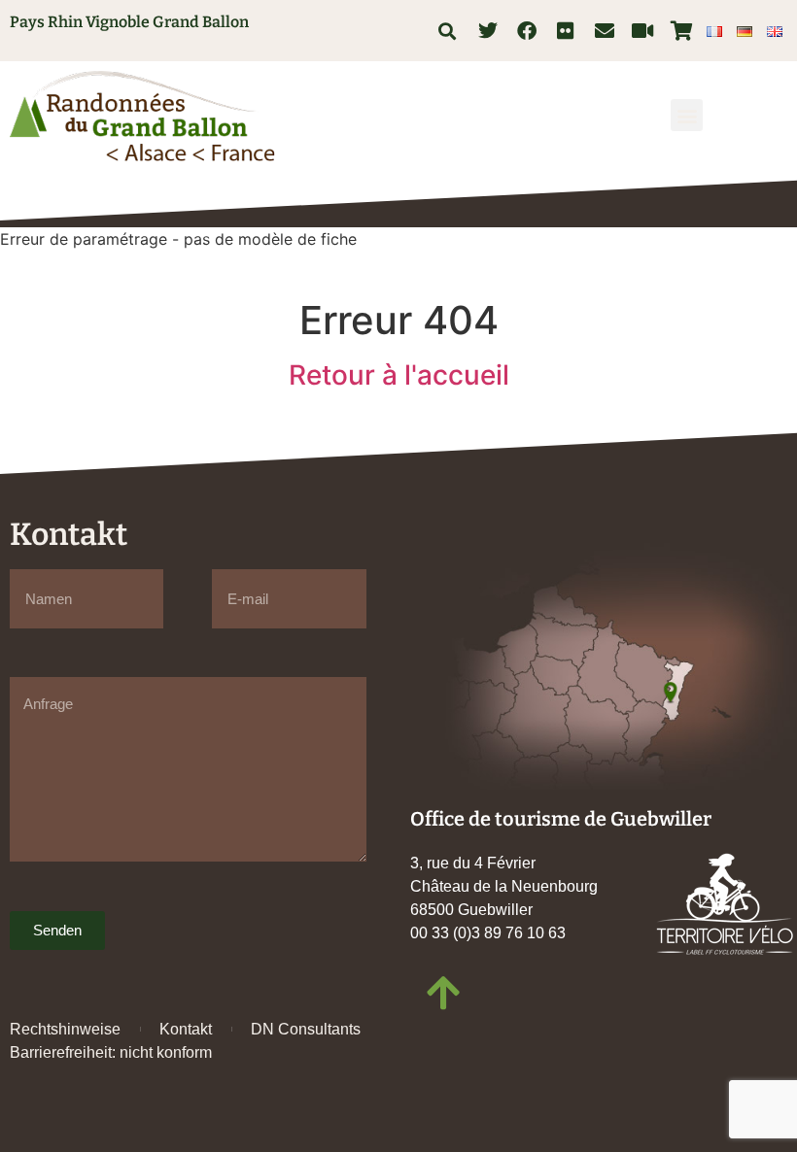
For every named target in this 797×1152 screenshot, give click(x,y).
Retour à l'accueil (399, 374)
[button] (448, 31)
